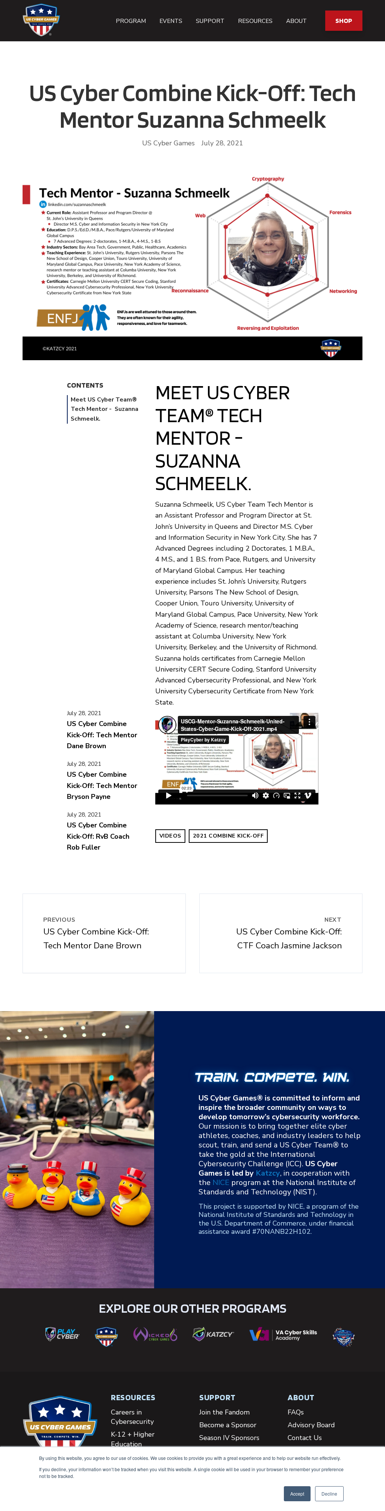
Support (210, 21)
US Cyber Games (168, 143)
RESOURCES (133, 1397)
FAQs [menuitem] (296, 1412)
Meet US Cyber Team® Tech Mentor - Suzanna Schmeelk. (104, 409)
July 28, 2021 (84, 713)
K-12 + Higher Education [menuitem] (133, 1439)
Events (170, 21)
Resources (255, 21)
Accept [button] (297, 1493)
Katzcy (268, 1173)
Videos (170, 835)
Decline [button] (329, 1493)
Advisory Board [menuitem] (311, 1424)
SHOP (343, 20)
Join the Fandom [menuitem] (224, 1412)
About (296, 21)
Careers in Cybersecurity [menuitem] (132, 1417)
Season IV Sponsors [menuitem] (229, 1437)
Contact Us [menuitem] (305, 1437)
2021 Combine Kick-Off (228, 835)
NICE (220, 1182)
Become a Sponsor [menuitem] (227, 1424)
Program (131, 21)
